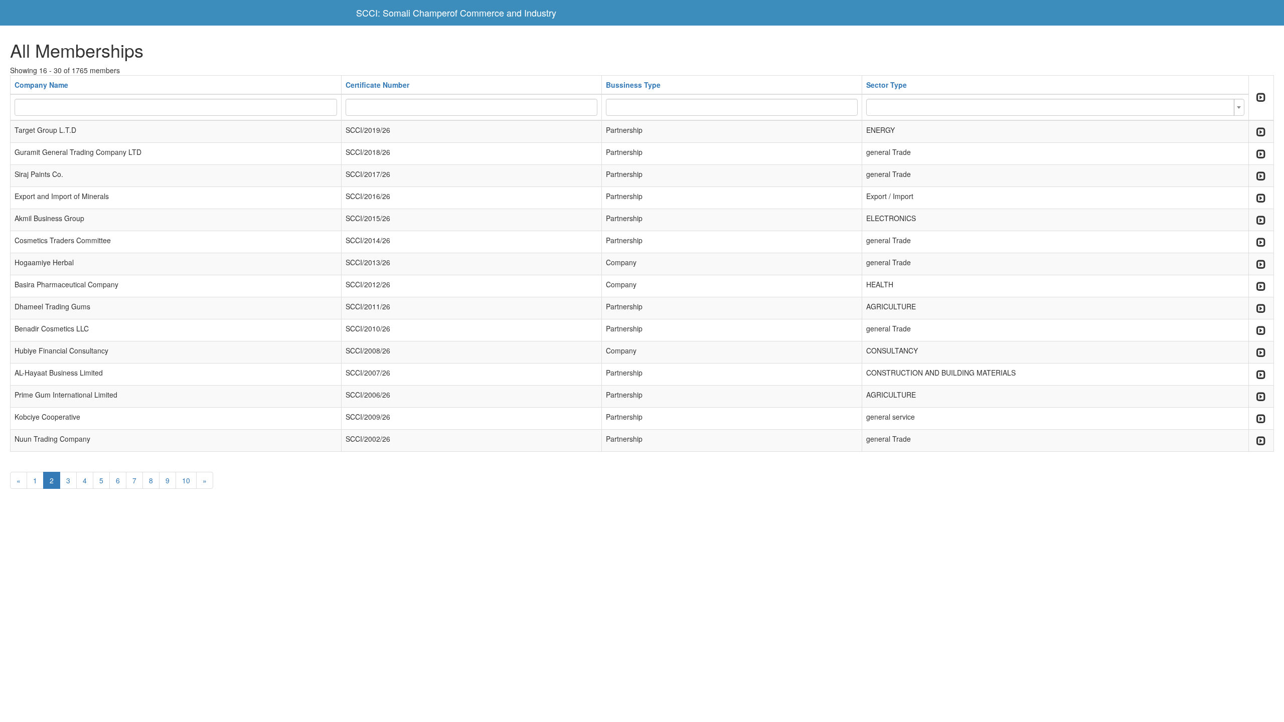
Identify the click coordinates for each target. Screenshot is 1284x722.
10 (186, 480)
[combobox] (1055, 107)
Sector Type (886, 85)
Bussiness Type (633, 85)
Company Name (41, 85)
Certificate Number (377, 85)
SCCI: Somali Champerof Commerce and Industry (456, 12)
